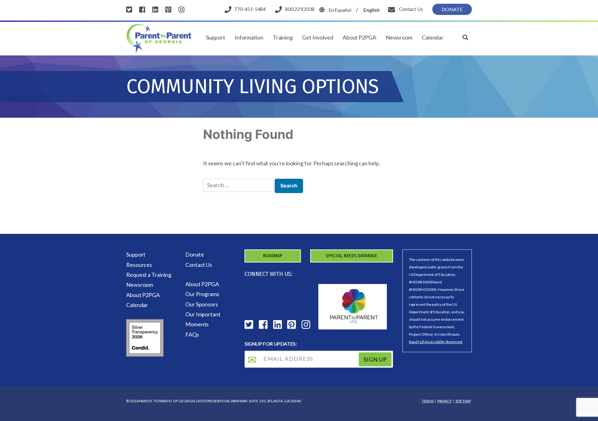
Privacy (444, 401)
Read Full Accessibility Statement (436, 341)
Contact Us (410, 9)
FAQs (192, 334)
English (371, 10)
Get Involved (317, 37)
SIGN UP (375, 359)
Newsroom (399, 37)
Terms (428, 401)
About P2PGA (359, 37)
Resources (139, 264)
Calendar (433, 37)
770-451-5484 (250, 9)
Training (283, 37)
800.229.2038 (300, 9)
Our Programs (202, 294)
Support (215, 37)
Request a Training (148, 274)
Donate (452, 9)
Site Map (463, 401)
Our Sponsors (201, 304)
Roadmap (272, 255)
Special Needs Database (351, 255)
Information (249, 37)
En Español (340, 10)
